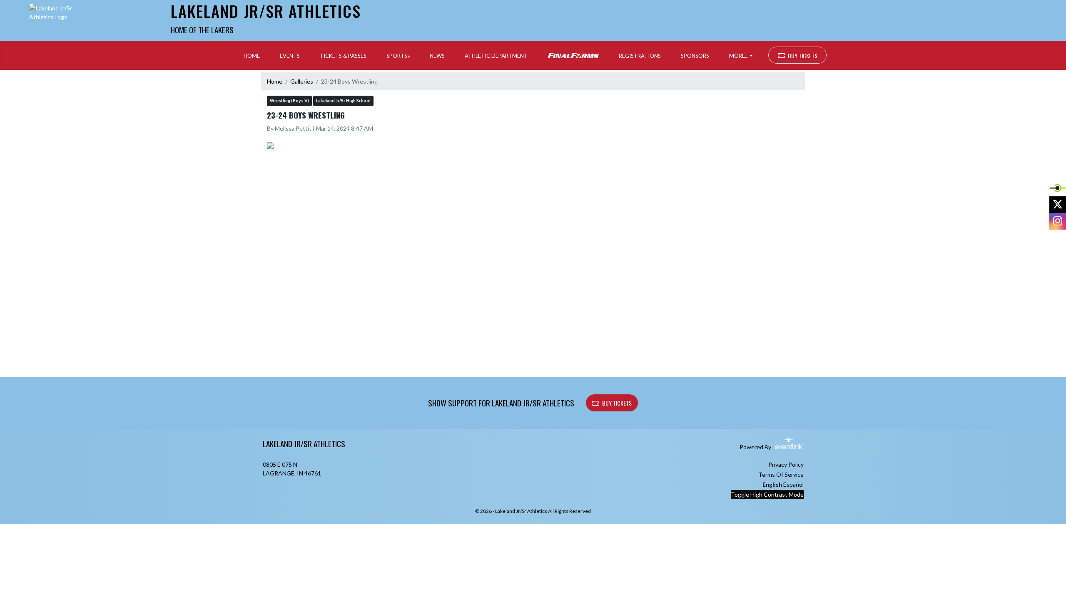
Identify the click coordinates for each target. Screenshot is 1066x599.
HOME (252, 55)
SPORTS (396, 55)
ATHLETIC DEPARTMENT (496, 55)
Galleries (301, 81)
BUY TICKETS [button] (802, 55)
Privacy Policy (786, 464)
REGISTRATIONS (640, 55)
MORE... (739, 55)
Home (274, 81)
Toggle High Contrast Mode (767, 494)
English (772, 484)
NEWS (437, 55)
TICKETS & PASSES (343, 55)
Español (793, 484)
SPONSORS (695, 55)
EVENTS (290, 55)
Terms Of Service (781, 474)
